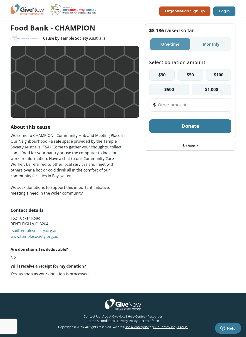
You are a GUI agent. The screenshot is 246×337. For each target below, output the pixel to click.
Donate (190, 126)
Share (190, 145)
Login (224, 11)
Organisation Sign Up (185, 11)
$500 (169, 89)
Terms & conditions (101, 321)
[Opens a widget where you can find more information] (228, 329)
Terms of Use (149, 321)
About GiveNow (113, 316)
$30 (162, 75)
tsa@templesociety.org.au (34, 230)
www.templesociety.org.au (34, 236)
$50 (190, 75)
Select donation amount (177, 62)
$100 (218, 75)
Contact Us (92, 316)
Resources (155, 316)
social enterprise (137, 327)
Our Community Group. (170, 327)
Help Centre (136, 316)
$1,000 (211, 89)
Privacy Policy (127, 321)
